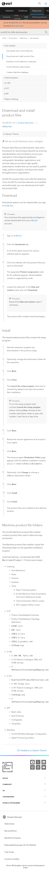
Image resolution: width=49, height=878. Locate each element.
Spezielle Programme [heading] (11, 803)
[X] (38, 762)
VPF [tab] (7, 94)
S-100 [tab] (7, 83)
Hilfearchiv (7, 126)
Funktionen (22, 11)
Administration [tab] (11, 78)
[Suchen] (39, 3)
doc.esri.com (17, 26)
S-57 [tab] (7, 88)
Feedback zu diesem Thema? (33, 750)
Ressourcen (37, 11)
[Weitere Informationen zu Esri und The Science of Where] (7, 767)
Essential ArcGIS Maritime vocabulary (21, 62)
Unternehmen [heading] (8, 797)
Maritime (23, 38)
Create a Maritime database (17, 72)
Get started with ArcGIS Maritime (19, 51)
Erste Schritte (17, 17)
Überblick (9, 11)
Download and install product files (20, 56)
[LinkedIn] (43, 762)
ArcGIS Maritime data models (18, 67)
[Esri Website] (7, 4)
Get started (34, 38)
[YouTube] (43, 767)
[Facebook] (32, 762)
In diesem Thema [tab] (11, 134)
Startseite (6, 17)
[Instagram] (38, 767)
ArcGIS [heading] (5, 778)
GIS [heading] (4, 790)
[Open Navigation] (46, 3)
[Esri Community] (32, 767)
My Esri (10, 205)
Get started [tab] (10, 46)
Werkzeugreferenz (39, 17)
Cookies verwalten (12, 859)
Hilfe (26, 17)
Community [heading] (7, 784)
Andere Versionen (26, 123)
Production (13, 38)
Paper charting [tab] (11, 99)
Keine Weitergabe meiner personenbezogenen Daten (25, 866)
